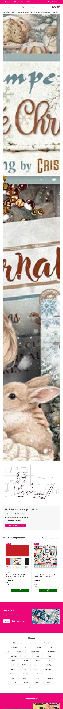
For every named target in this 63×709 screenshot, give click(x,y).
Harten (26, 656)
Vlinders (26, 682)
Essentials (26, 12)
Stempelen (59, 12)
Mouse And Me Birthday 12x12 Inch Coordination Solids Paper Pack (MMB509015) (16, 576)
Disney (27, 647)
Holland (49, 656)
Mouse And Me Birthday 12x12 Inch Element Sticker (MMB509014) (44, 575)
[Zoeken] (23, 7)
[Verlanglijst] (55, 7)
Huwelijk (26, 660)
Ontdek (6, 621)
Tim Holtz (11, 678)
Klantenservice (56, 2)
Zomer (31, 687)
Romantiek (48, 669)
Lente (12, 665)
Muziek (13, 669)
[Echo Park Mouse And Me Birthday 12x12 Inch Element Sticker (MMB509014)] (45, 557)
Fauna (50, 647)
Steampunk (40, 673)
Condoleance (13, 647)
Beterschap (33, 643)
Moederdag (48, 665)
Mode (35, 665)
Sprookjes (26, 673)
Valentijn (37, 678)
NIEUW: (14, 12)
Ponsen (49, 12)
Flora (8, 651)
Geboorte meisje (51, 651)
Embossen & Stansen (40, 12)
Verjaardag (50, 678)
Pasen (24, 669)
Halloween (14, 656)
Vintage (14, 682)
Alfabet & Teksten (18, 643)
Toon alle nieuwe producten (50, 538)
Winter (48, 682)
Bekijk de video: (20, 621)
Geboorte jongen (34, 651)
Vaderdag (24, 678)
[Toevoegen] (20, 590)
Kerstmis (38, 660)
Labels (50, 660)
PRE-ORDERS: (7, 12)
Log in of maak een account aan (15, 525)
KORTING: (19, 12)
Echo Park (8, 572)
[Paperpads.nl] (31, 7)
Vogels (37, 682)
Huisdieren (13, 660)
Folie (54, 12)
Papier (32, 12)
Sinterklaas (13, 673)
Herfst (37, 656)
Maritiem (24, 665)
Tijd (51, 673)
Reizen (36, 669)
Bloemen (46, 643)
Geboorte (19, 651)
